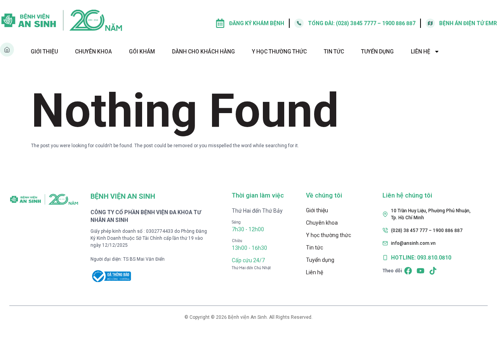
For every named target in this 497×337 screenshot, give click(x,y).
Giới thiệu (44, 51)
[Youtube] (420, 271)
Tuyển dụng (377, 51)
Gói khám (142, 51)
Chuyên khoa (93, 51)
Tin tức (334, 51)
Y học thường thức (279, 51)
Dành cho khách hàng (203, 51)
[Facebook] (408, 271)
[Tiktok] (433, 271)
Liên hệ (420, 51)
